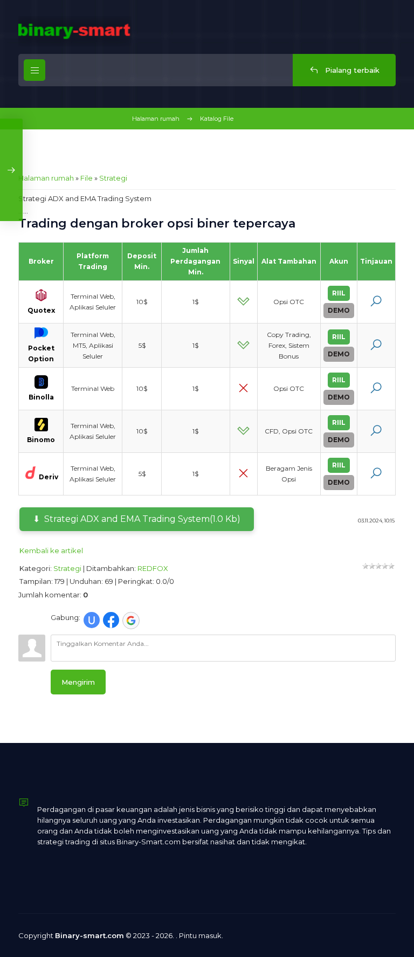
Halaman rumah (156, 118)
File (86, 178)
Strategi (113, 178)
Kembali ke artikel (51, 550)
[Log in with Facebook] (111, 620)
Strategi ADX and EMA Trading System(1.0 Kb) (142, 519)
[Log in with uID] (92, 620)
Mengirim (78, 682)
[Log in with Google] (131, 620)
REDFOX (152, 568)
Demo (339, 310)
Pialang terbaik (351, 70)
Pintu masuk (200, 935)
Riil (339, 293)
